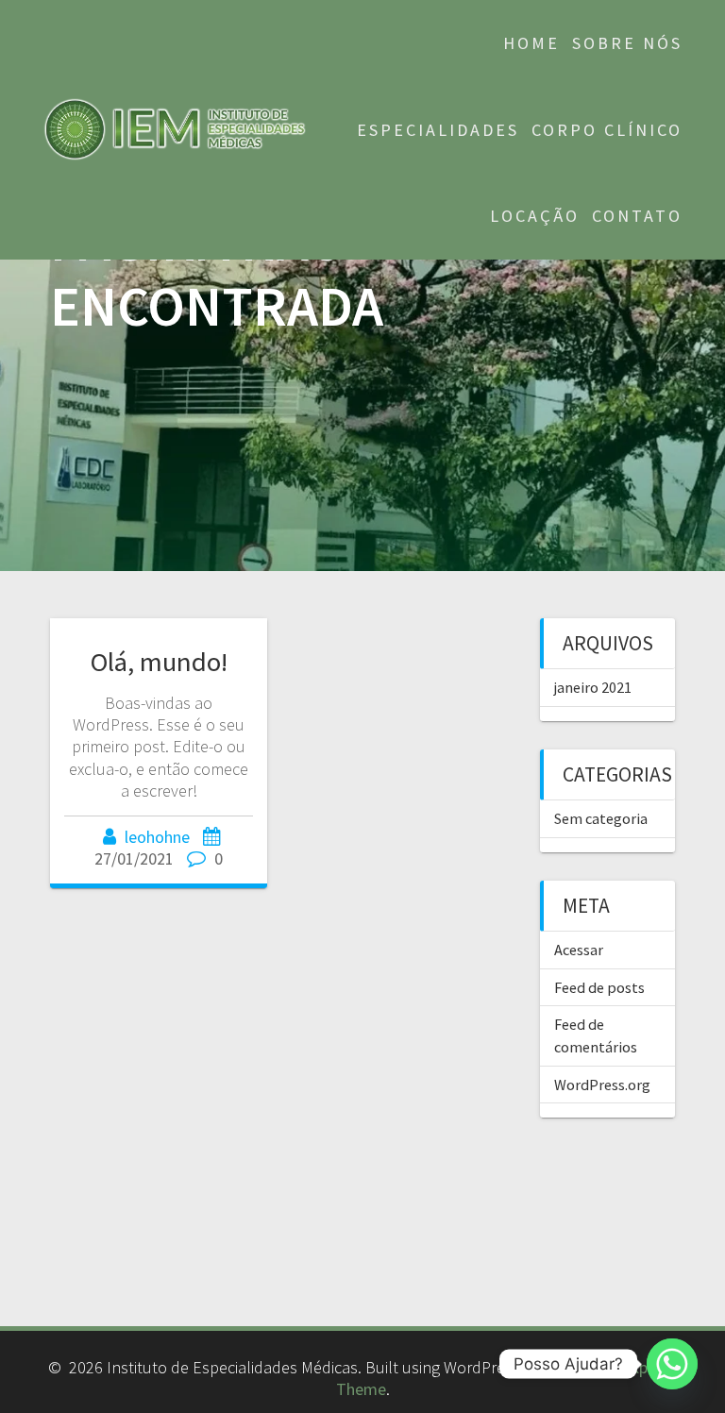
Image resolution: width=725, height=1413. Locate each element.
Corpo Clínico (607, 130)
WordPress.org (602, 1084)
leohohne (157, 837)
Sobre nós (627, 43)
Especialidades (438, 130)
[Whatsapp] (672, 1363)
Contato (637, 216)
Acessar (578, 949)
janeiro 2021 (593, 687)
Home (531, 43)
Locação (535, 216)
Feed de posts (599, 987)
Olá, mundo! (159, 662)
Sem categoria (601, 818)
